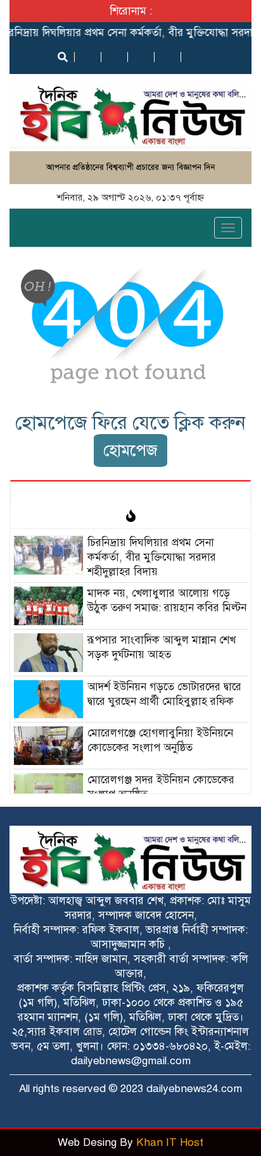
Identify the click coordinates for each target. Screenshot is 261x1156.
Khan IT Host (169, 1142)
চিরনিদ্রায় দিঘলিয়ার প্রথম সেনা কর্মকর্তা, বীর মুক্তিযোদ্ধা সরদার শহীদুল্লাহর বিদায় (151, 557)
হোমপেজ (130, 450)
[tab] (130, 493)
